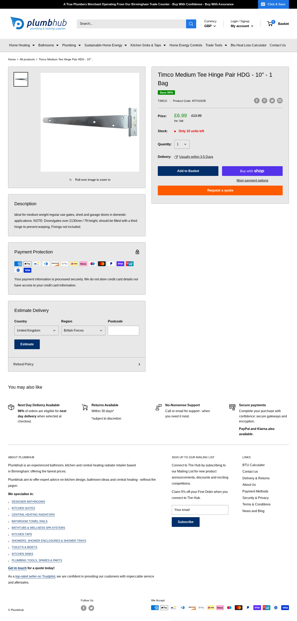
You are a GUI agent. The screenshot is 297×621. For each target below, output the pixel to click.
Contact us (250, 471)
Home (12, 59)
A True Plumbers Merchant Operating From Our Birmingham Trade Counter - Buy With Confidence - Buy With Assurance (148, 4)
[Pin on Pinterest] (264, 100)
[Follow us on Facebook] (83, 608)
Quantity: (165, 144)
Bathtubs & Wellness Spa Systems (38, 527)
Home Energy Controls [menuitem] (186, 45)
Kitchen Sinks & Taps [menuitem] (146, 45)
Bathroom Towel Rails (29, 521)
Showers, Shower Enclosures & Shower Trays (49, 540)
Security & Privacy (255, 498)
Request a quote (220, 190)
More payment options (252, 180)
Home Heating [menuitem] (19, 45)
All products (27, 59)
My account (240, 26)
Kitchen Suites (23, 508)
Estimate (27, 344)
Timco (162, 100)
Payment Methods (255, 491)
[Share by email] (280, 100)
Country (20, 321)
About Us (249, 484)
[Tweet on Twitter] (272, 100)
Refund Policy (23, 364)
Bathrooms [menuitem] (46, 45)
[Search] (191, 23)
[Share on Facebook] (257, 100)
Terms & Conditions (256, 504)
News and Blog (253, 511)
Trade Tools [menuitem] (213, 45)
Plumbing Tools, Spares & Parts (37, 560)
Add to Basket (188, 171)
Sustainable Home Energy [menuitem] (103, 45)
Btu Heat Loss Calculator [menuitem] (248, 45)
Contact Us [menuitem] (278, 45)
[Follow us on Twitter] (91, 608)
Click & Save (276, 4)
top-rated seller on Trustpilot (35, 576)
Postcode (115, 321)
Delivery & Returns (256, 478)
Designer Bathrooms (28, 501)
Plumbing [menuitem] (69, 45)
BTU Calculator (253, 465)
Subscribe (186, 522)
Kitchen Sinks (22, 553)
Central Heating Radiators (33, 514)
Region (66, 321)
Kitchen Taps (22, 534)
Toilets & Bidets (24, 547)
